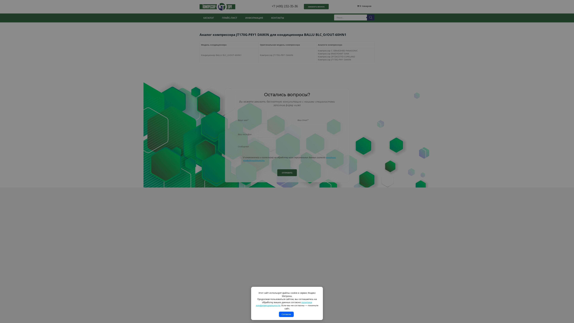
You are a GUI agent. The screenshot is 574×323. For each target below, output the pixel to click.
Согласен (286, 314)
